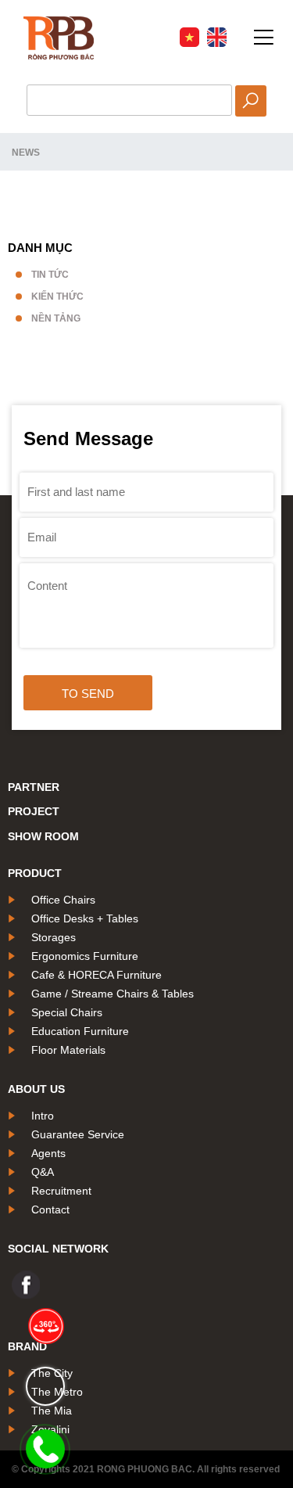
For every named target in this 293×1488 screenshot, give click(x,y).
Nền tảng (55, 318)
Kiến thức (57, 296)
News (26, 152)
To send (88, 693)
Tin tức (50, 274)
